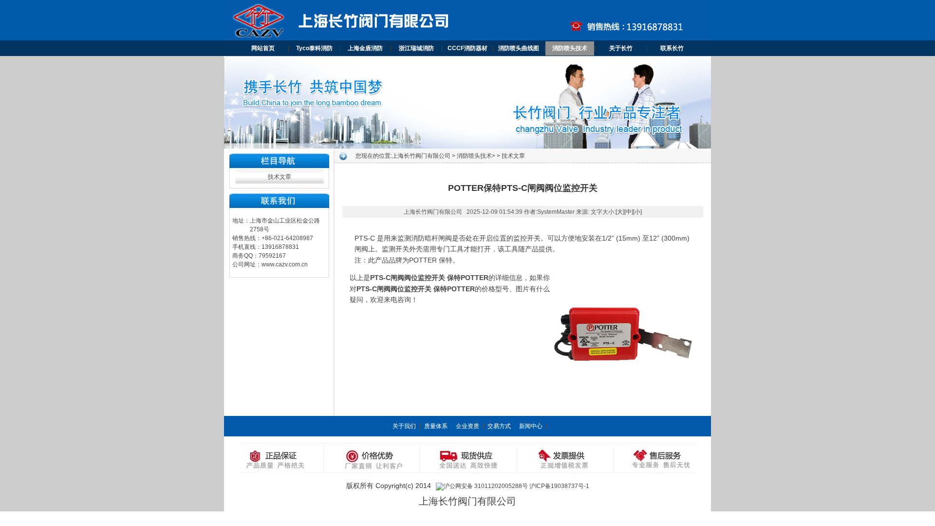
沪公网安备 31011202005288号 (486, 486)
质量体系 (436, 426)
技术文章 (279, 176)
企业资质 (467, 426)
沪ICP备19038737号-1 (559, 486)
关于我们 (404, 426)
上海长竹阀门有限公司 (421, 155)
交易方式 (499, 426)
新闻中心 (530, 426)
